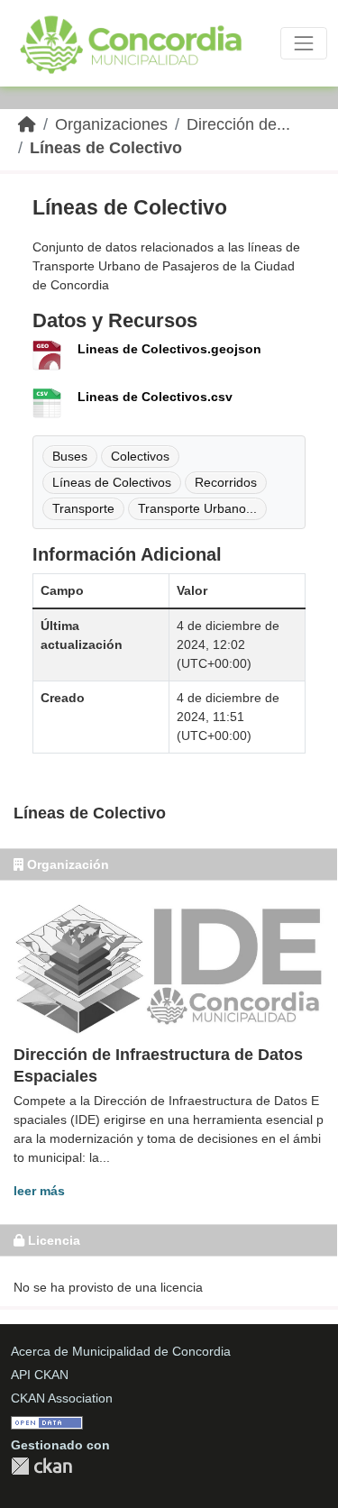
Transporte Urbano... (197, 508)
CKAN (41, 1466)
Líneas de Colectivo (106, 148)
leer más (39, 1191)
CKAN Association (62, 1398)
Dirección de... (238, 124)
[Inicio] (27, 124)
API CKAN (40, 1374)
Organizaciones (111, 124)
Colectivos (140, 456)
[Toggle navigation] (303, 43)
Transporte (83, 508)
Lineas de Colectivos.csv (155, 396)
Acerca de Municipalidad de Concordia (121, 1351)
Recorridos (226, 482)
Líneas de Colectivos (111, 482)
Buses (69, 456)
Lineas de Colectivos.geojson (169, 349)
